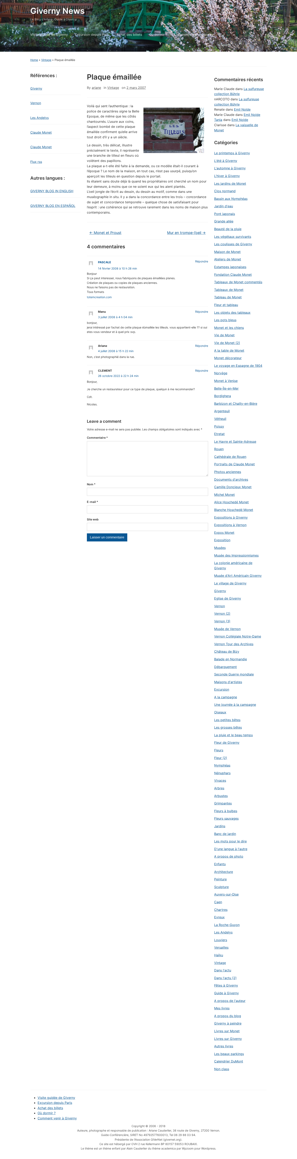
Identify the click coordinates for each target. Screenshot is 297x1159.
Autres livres (223, 1046)
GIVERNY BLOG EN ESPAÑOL (52, 206)
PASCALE (104, 262)
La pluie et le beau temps (233, 735)
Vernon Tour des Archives (233, 644)
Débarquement (225, 667)
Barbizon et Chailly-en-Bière (235, 404)
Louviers (220, 940)
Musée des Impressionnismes (236, 555)
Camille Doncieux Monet (233, 487)
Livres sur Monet (227, 1031)
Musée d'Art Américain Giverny (238, 576)
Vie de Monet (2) (227, 343)
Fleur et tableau (226, 305)
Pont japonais (224, 214)
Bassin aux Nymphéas (231, 199)
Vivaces (220, 780)
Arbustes (221, 796)
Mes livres (222, 1008)
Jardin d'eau (223, 206)
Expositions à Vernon (230, 525)
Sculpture (221, 887)
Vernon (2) (222, 613)
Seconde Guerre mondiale (234, 674)
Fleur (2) (220, 758)
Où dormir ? (158, 35)
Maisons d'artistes (228, 682)
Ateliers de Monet (227, 259)
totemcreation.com (99, 297)
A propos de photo (228, 856)
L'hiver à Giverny (227, 176)
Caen (218, 902)
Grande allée (223, 221)
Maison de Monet (227, 252)
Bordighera (222, 396)
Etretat (219, 434)
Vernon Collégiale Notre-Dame (237, 636)
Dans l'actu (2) (225, 978)
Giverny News (57, 11)
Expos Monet (224, 533)
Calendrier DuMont (228, 1061)
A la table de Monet (229, 350)
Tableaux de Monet (228, 290)
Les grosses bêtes (228, 727)
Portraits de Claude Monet (234, 464)
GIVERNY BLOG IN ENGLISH (51, 191)
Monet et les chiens (229, 328)
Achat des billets (129, 35)
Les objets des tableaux (232, 312)
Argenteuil (222, 411)
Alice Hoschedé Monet (231, 502)
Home (34, 60)
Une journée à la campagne (235, 705)
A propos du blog (227, 1016)
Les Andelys (39, 118)
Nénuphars (222, 773)
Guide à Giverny (226, 993)
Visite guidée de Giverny (49, 35)
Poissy (219, 426)
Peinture (220, 879)
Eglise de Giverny (227, 598)
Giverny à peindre (227, 1023)
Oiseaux (220, 712)
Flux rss (36, 162)
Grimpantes (223, 803)
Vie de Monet (224, 335)
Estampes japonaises (230, 267)
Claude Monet (41, 132)
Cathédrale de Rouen (230, 457)
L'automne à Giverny (230, 168)
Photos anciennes (227, 472)
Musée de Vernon (227, 629)
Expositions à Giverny (231, 517)
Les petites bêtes (227, 720)
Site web (93, 519)
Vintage (46, 60)
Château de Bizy (226, 651)
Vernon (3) (222, 621)
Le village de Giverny (230, 583)
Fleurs (218, 750)
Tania (218, 120)
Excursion (221, 689)
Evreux (219, 917)
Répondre (201, 261)
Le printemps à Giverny (232, 153)
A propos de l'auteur (229, 1001)
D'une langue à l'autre (230, 849)
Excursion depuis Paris (92, 35)
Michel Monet (224, 495)
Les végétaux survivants (232, 237)
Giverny (36, 88)
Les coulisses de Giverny (233, 244)
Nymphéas (222, 765)
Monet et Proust (105, 233)
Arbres (219, 788)
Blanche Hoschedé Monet (233, 510)
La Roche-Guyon (227, 925)
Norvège (220, 373)
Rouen (219, 449)
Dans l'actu (222, 970)
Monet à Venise (226, 381)
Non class (221, 1069)
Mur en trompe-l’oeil (186, 233)
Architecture (223, 872)
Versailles (221, 947)
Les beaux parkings (229, 1054)
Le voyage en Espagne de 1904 (238, 366)
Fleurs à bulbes (225, 811)
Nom (91, 484)
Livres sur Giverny (228, 1039)
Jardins (219, 826)
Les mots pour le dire (230, 841)
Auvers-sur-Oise (226, 894)
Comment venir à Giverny (193, 35)
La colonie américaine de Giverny (233, 565)
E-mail (92, 501)
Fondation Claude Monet (233, 275)
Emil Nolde (242, 109)
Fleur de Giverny (226, 743)
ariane (96, 88)
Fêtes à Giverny (226, 985)
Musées (220, 548)
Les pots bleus (225, 320)
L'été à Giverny (225, 161)
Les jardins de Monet (230, 183)
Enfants (220, 864)
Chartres (220, 910)
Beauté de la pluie (227, 229)
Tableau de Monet (228, 297)
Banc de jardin (225, 834)
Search (262, 45)
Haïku (218, 955)
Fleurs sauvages (226, 818)
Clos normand (225, 191)
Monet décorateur (228, 358)
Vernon (35, 103)
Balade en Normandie (230, 659)
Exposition (222, 540)
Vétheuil (220, 419)
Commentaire (97, 437)
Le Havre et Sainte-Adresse (235, 441)
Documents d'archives (231, 479)
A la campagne (225, 697)
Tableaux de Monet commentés (238, 282)
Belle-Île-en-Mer (226, 388)
